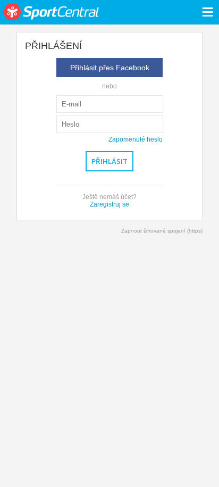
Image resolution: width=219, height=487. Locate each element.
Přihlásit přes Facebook (109, 67)
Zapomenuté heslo (135, 139)
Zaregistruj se (109, 204)
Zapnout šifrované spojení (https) (162, 231)
